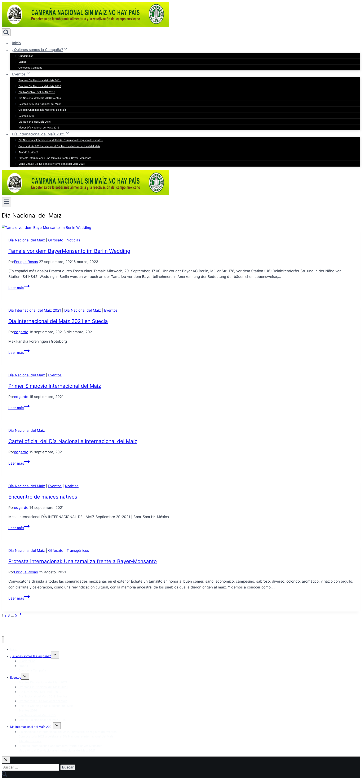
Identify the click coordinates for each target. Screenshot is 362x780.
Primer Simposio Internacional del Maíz (54, 386)
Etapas (22, 61)
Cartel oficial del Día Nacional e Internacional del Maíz (72, 441)
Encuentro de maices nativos (42, 497)
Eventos (111, 310)
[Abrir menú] (6, 202)
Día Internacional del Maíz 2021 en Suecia (58, 321)
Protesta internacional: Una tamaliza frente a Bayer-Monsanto (54, 157)
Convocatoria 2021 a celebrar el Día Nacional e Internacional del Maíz (59, 146)
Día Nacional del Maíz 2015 (34, 121)
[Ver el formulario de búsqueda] (6, 32)
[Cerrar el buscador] (6, 760)
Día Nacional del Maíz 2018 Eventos (39, 98)
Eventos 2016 (26, 115)
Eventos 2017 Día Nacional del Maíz (39, 103)
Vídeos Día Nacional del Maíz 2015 (38, 127)
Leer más (19, 288)
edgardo (21, 332)
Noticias (73, 240)
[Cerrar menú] (3, 639)
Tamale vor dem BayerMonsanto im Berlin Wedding (69, 251)
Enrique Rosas (26, 262)
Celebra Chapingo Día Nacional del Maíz (42, 109)
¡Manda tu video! (28, 152)
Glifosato (55, 240)
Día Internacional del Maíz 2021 (34, 310)
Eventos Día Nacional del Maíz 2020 (39, 86)
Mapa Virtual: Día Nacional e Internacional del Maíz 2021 (51, 163)
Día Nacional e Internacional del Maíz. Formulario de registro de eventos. (60, 140)
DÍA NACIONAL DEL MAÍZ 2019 (36, 92)
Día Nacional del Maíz (26, 240)
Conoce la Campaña (30, 67)
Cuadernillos (25, 55)
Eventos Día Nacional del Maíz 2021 (39, 80)
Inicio (16, 43)
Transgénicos (78, 550)
